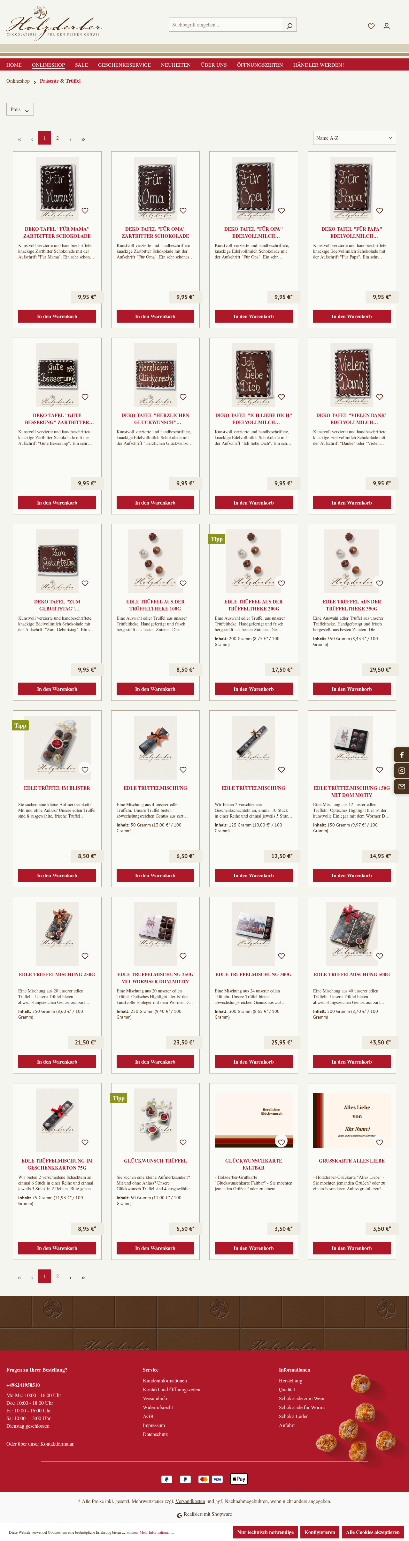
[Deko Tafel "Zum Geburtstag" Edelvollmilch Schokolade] (57, 561)
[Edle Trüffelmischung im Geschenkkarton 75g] (57, 1120)
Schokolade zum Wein (301, 1398)
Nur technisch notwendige (265, 1532)
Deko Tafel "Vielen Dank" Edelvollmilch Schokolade (352, 419)
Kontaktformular (56, 1443)
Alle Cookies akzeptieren (373, 1532)
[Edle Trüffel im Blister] (57, 748)
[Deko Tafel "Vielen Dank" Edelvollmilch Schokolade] (352, 375)
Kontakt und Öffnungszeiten (171, 1389)
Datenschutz (155, 1434)
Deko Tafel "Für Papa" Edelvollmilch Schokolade (351, 232)
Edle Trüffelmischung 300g (253, 974)
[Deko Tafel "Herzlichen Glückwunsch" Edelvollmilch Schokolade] (156, 375)
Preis (16, 109)
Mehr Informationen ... (157, 1532)
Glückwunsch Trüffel (155, 1160)
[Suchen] (289, 25)
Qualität (287, 1389)
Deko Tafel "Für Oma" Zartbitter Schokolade (155, 232)
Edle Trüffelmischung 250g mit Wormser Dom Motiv (155, 978)
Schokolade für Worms (302, 1407)
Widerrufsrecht (158, 1407)
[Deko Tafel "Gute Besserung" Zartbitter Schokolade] (57, 375)
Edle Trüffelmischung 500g (352, 974)
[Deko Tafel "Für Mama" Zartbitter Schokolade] (57, 189)
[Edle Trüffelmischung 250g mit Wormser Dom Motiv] (156, 934)
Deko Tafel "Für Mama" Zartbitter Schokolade (57, 232)
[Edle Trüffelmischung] (156, 748)
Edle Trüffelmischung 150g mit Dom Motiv (352, 791)
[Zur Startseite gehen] (54, 23)
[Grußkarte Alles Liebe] (352, 1120)
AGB (148, 1416)
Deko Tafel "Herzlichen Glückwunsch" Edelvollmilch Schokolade (155, 419)
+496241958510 (23, 1384)
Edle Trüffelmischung (155, 787)
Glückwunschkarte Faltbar (253, 1164)
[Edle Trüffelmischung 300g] (254, 934)
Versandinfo (155, 1398)
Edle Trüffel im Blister (57, 787)
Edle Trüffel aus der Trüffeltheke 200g (253, 605)
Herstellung (290, 1380)
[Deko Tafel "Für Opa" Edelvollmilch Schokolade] (254, 189)
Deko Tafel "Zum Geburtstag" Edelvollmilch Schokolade (57, 605)
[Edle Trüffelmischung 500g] (352, 934)
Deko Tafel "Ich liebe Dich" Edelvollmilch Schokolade (253, 419)
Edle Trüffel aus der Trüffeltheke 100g (155, 605)
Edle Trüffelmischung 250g (57, 974)
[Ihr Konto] (386, 24)
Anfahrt (287, 1425)
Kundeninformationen (165, 1380)
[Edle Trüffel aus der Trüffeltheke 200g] (254, 561)
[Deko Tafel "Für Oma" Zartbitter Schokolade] (156, 189)
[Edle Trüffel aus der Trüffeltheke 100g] (156, 561)
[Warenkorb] (398, 23)
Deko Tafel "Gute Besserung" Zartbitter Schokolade (57, 419)
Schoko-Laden (294, 1416)
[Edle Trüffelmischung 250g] (57, 934)
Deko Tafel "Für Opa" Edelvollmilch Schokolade (253, 232)
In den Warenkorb (57, 316)
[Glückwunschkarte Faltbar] (254, 1120)
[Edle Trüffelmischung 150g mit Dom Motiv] (352, 748)
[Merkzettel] (371, 24)
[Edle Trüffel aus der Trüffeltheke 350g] (352, 561)
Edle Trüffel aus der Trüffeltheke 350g (352, 605)
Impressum (154, 1425)
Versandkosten (190, 1501)
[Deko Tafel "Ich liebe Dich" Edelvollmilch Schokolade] (254, 375)
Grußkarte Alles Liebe (352, 1160)
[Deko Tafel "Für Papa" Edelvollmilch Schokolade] (352, 189)
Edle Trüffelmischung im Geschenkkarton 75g (57, 1164)
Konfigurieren (320, 1532)
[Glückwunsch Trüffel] (156, 1120)
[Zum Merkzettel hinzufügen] (84, 209)
